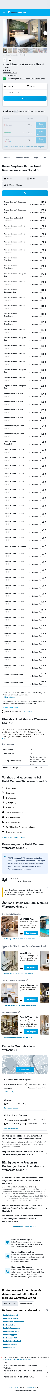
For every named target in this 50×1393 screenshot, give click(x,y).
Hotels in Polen (9, 1325)
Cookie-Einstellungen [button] (10, 707)
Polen (17, 1387)
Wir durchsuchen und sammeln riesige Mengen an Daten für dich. (22, 1372)
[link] (19, 938)
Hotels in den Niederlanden (13, 1321)
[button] (4, 12)
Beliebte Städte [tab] (26, 1303)
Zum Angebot (31, 933)
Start (11, 1387)
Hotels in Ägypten (10, 1334)
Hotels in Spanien (10, 1344)
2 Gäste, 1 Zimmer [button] (12, 92)
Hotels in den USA (10, 1338)
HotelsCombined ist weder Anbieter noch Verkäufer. (20, 1366)
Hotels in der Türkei (10, 1318)
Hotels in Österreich (10, 1315)
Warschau (30, 1387)
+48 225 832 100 (10, 75)
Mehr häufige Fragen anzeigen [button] (25, 1226)
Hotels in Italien (9, 1347)
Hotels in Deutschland (11, 1328)
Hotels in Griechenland (12, 1341)
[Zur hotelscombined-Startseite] (17, 12)
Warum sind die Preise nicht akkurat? (18, 1376)
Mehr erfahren (9, 697)
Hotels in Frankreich (11, 1331)
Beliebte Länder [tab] (10, 1303)
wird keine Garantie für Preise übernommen (17, 1359)
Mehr (4, 739)
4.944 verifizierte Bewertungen (32, 78)
